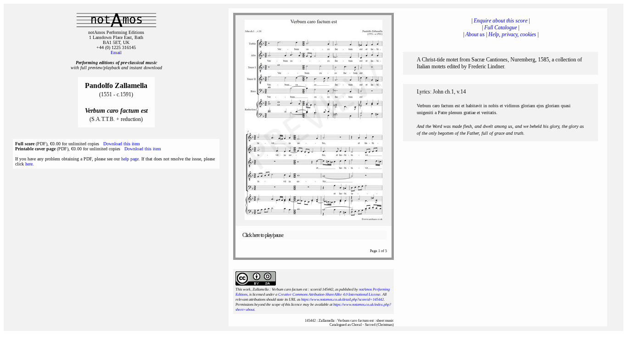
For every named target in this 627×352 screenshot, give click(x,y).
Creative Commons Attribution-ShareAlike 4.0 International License (329, 294)
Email (116, 52)
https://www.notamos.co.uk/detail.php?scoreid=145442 (342, 299)
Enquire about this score (500, 20)
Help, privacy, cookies (512, 34)
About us (475, 34)
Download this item (121, 143)
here (29, 163)
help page (130, 158)
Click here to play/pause (262, 235)
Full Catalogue (500, 27)
